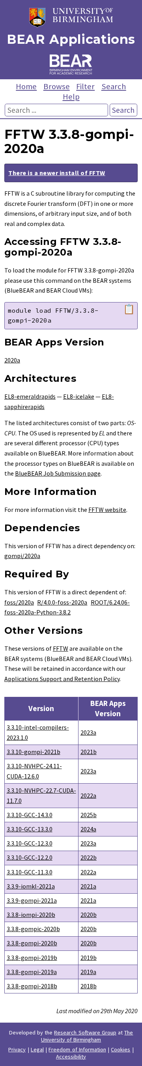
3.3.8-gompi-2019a (32, 972)
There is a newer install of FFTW (56, 173)
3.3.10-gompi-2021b (33, 752)
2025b (88, 815)
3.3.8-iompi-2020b (31, 915)
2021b (88, 752)
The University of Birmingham (87, 1036)
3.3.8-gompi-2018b (32, 986)
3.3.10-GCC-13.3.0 (29, 829)
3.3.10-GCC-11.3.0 (29, 872)
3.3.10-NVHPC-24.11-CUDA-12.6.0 (34, 771)
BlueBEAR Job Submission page (58, 473)
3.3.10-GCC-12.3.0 (29, 843)
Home (26, 86)
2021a (88, 886)
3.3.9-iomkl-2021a (31, 886)
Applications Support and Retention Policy (62, 679)
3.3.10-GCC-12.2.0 (29, 857)
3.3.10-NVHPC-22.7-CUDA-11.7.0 (41, 795)
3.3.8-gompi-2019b (32, 957)
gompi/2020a (22, 556)
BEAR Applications (71, 39)
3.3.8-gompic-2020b (33, 929)
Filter (85, 86)
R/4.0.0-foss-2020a (62, 602)
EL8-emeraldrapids (30, 396)
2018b (88, 986)
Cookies (120, 1049)
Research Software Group (85, 1032)
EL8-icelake (78, 396)
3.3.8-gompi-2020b (32, 943)
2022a (88, 795)
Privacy (17, 1049)
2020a (12, 360)
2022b (88, 857)
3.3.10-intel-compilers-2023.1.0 (38, 732)
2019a (88, 972)
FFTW (60, 648)
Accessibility (71, 1056)
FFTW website (107, 509)
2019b (88, 957)
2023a (88, 732)
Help (71, 96)
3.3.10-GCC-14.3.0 (29, 815)
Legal (37, 1049)
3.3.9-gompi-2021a (32, 900)
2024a (88, 829)
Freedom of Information (77, 1049)
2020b (88, 915)
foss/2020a (19, 602)
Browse (56, 86)
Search (113, 86)
